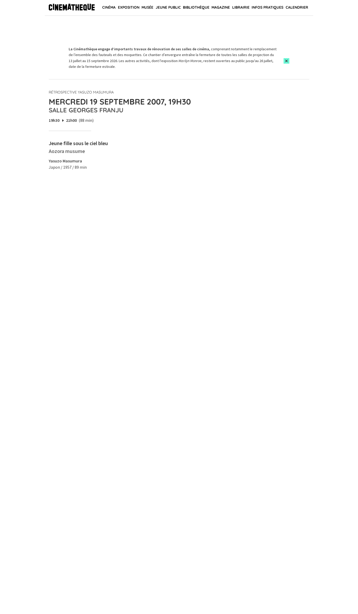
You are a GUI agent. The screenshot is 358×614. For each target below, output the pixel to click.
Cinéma (109, 7)
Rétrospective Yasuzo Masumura (81, 92)
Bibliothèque (196, 7)
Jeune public (168, 7)
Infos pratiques (267, 7)
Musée (147, 7)
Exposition (128, 7)
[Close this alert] (286, 61)
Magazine (220, 7)
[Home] (72, 8)
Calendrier (297, 7)
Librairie (240, 7)
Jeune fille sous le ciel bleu (78, 143)
